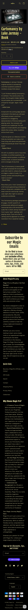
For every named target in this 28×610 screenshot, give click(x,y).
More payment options (14, 72)
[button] (4, 3)
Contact (5, 383)
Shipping (3, 44)
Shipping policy (9, 607)
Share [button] (5, 224)
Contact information (20, 607)
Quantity (3, 52)
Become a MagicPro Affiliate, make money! (14, 370)
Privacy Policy (7, 390)
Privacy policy (9, 605)
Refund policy (19, 602)
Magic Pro (11, 602)
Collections (6, 394)
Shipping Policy (8, 386)
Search (5, 379)
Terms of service (19, 605)
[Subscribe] (23, 271)
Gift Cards (6, 375)
